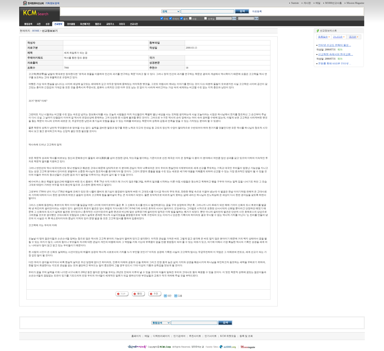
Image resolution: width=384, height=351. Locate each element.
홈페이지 (136, 336)
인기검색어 (179, 336)
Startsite (295, 3)
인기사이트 (211, 336)
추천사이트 (195, 336)
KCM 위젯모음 (228, 336)
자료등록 (257, 11)
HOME (35, 30)
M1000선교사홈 (333, 3)
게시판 (307, 3)
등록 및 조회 (246, 336)
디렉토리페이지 (161, 336)
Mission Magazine (355, 3)
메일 (318, 3)
